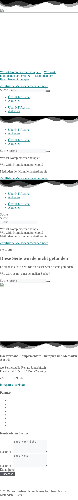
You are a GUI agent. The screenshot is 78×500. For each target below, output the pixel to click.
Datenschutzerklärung (32, 481)
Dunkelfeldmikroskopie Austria (28, 404)
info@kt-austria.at (12, 384)
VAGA (12, 418)
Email (4, 469)
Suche (4, 90)
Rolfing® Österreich (21, 411)
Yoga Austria (16, 422)
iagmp (12, 425)
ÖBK (11, 414)
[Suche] (48, 91)
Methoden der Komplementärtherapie (26, 77)
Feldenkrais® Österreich (23, 407)
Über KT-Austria (19, 97)
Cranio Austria (17, 400)
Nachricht (6, 451)
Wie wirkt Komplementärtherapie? (28, 73)
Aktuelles (14, 100)
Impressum (7, 481)
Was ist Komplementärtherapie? (20, 72)
